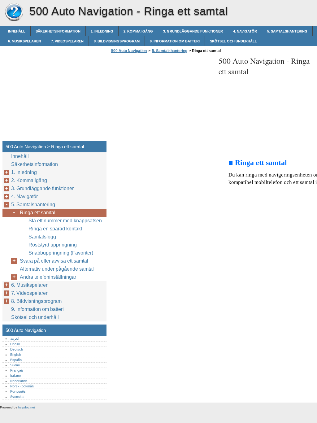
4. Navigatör (245, 31)
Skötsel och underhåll (233, 41)
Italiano (15, 375)
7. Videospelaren (67, 41)
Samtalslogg (42, 236)
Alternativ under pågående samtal (57, 269)
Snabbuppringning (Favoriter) (60, 252)
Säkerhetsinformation (58, 31)
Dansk (15, 344)
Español (16, 360)
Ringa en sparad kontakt (55, 228)
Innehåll (16, 31)
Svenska (17, 397)
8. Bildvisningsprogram (117, 41)
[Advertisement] (162, 98)
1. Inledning (102, 31)
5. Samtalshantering (287, 31)
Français (17, 370)
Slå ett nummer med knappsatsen (65, 220)
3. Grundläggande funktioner (193, 31)
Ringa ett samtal (37, 212)
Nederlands (19, 381)
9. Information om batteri (175, 41)
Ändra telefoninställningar (48, 277)
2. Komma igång (138, 31)
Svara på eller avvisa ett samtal (54, 261)
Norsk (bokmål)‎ (22, 386)
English (15, 354)
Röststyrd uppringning (52, 244)
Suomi (15, 365)
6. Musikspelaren (24, 41)
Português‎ (18, 391)
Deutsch (16, 349)
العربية (14, 338)
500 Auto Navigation (14, 12)
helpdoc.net (26, 407)
